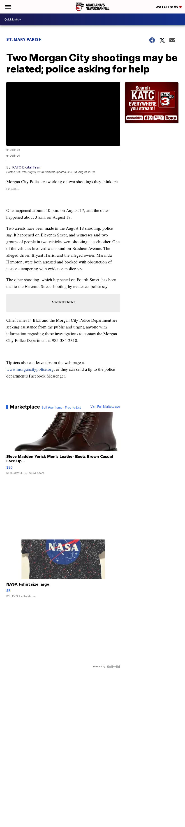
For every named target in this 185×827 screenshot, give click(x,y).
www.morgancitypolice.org (30, 369)
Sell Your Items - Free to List (61, 407)
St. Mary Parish (24, 39)
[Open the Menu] (7, 6)
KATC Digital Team (26, 167)
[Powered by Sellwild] (113, 666)
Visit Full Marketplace (105, 406)
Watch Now (167, 7)
